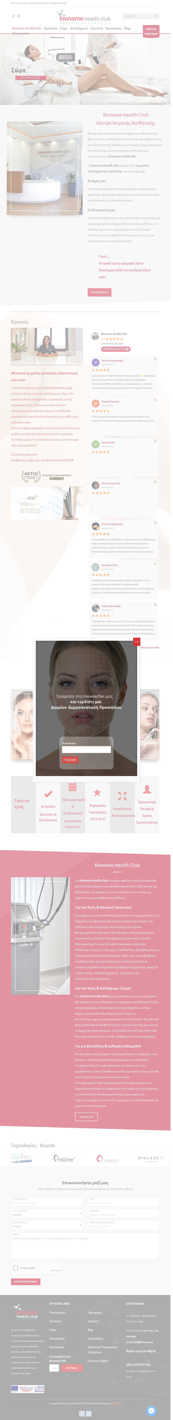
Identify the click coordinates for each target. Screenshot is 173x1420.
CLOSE (136, 642)
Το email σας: (69, 743)
